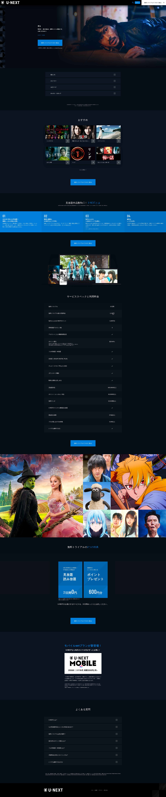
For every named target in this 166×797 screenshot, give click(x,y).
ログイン (137, 2)
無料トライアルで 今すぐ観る (152, 3)
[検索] (133, 2)
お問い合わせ (106, 790)
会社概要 (96, 790)
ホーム (92, 790)
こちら (61, 48)
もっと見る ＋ (83, 169)
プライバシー (100, 790)
